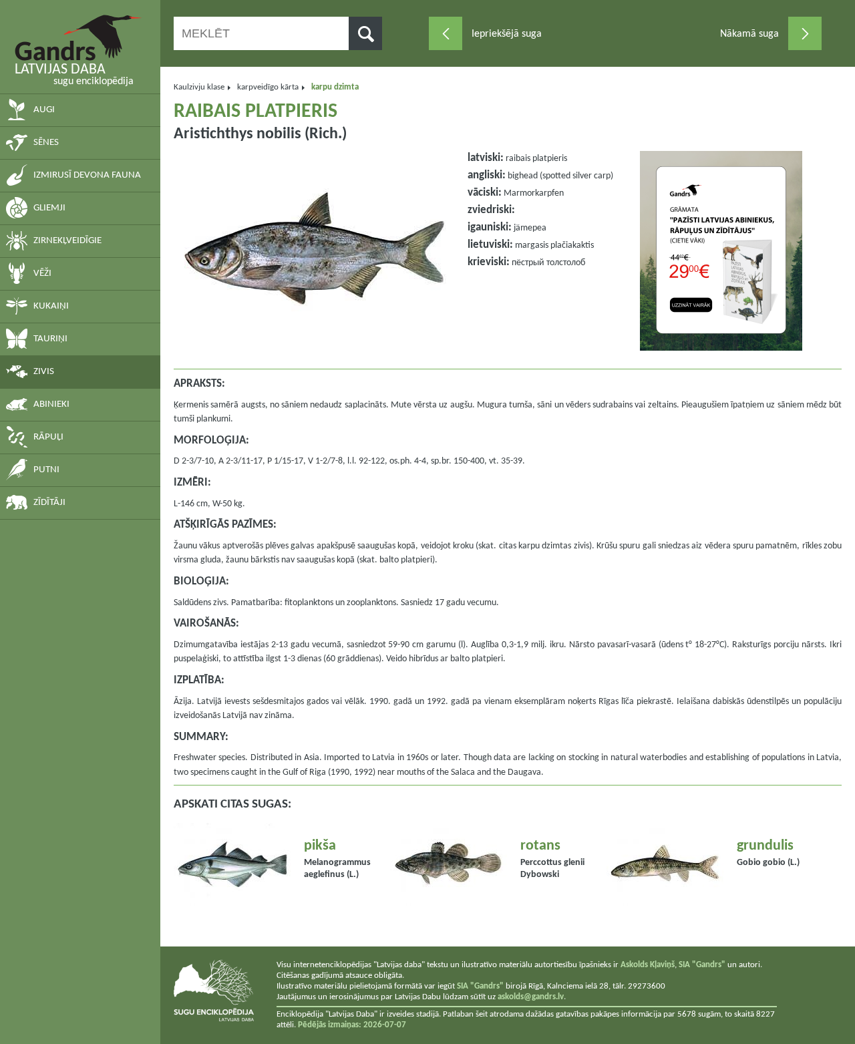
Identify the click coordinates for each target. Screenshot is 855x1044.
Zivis (43, 372)
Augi (44, 110)
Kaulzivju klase (199, 87)
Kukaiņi (51, 306)
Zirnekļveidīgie (67, 241)
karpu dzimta (335, 87)
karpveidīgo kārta (268, 87)
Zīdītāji (49, 503)
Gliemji (49, 208)
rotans (540, 846)
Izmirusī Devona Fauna (87, 175)
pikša (320, 846)
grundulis (765, 846)
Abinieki (51, 404)
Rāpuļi (48, 437)
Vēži (42, 274)
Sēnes (46, 143)
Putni (46, 470)
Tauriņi (50, 339)
